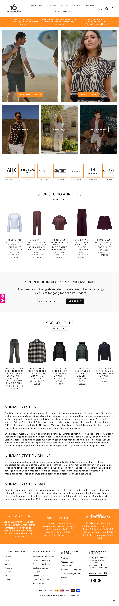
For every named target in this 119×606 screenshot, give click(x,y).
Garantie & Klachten (42, 576)
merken (21, 419)
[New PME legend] (30, 66)
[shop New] (59, 129)
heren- (65, 416)
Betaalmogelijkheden (42, 560)
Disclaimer (37, 572)
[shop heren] (98, 129)
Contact (64, 558)
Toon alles (59, 200)
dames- (57, 416)
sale (98, 493)
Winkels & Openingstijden (72, 569)
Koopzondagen (67, 562)
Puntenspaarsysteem (70, 573)
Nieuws (64, 577)
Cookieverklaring (40, 568)
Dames (8, 556)
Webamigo (75, 595)
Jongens (8, 568)
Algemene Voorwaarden (43, 556)
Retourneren (38, 583)
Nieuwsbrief (66, 566)
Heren (7, 560)
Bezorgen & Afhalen (41, 564)
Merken (8, 572)
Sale (7, 576)
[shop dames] (20, 129)
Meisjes (8, 564)
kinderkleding (80, 416)
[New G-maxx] (89, 66)
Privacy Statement (41, 580)
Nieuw (7, 580)
